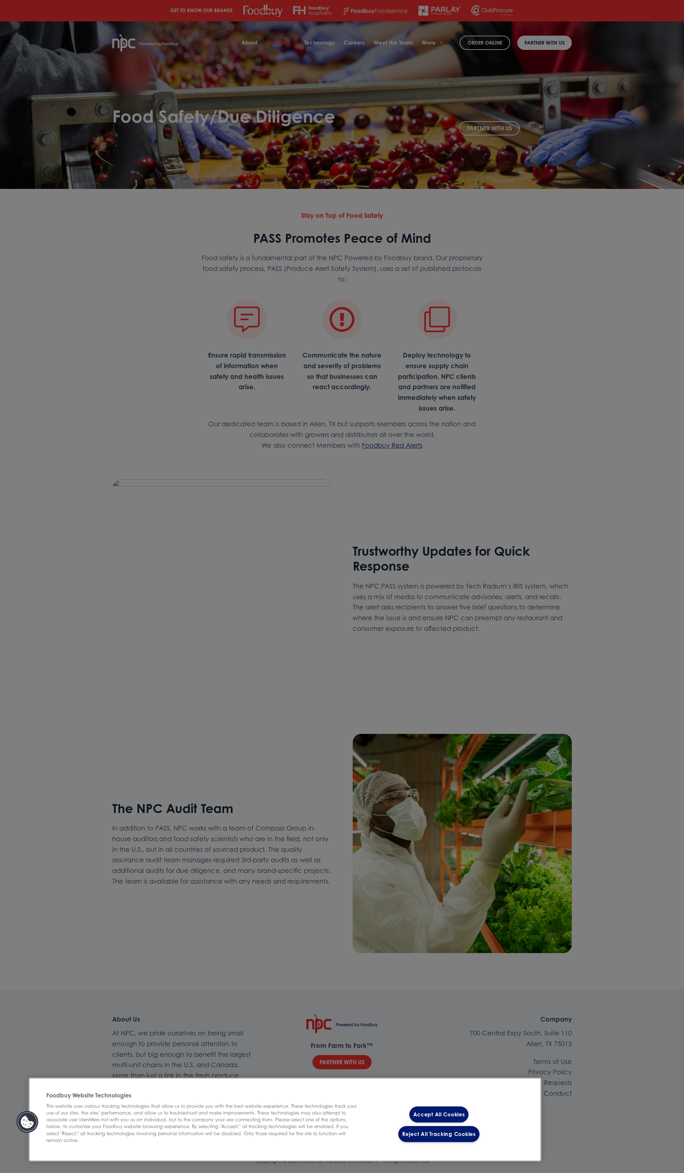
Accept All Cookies (439, 1114)
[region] (285, 1119)
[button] (27, 1122)
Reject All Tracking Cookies (438, 1134)
